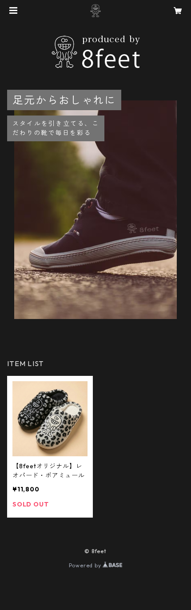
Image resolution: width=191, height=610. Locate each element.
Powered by (86, 565)
